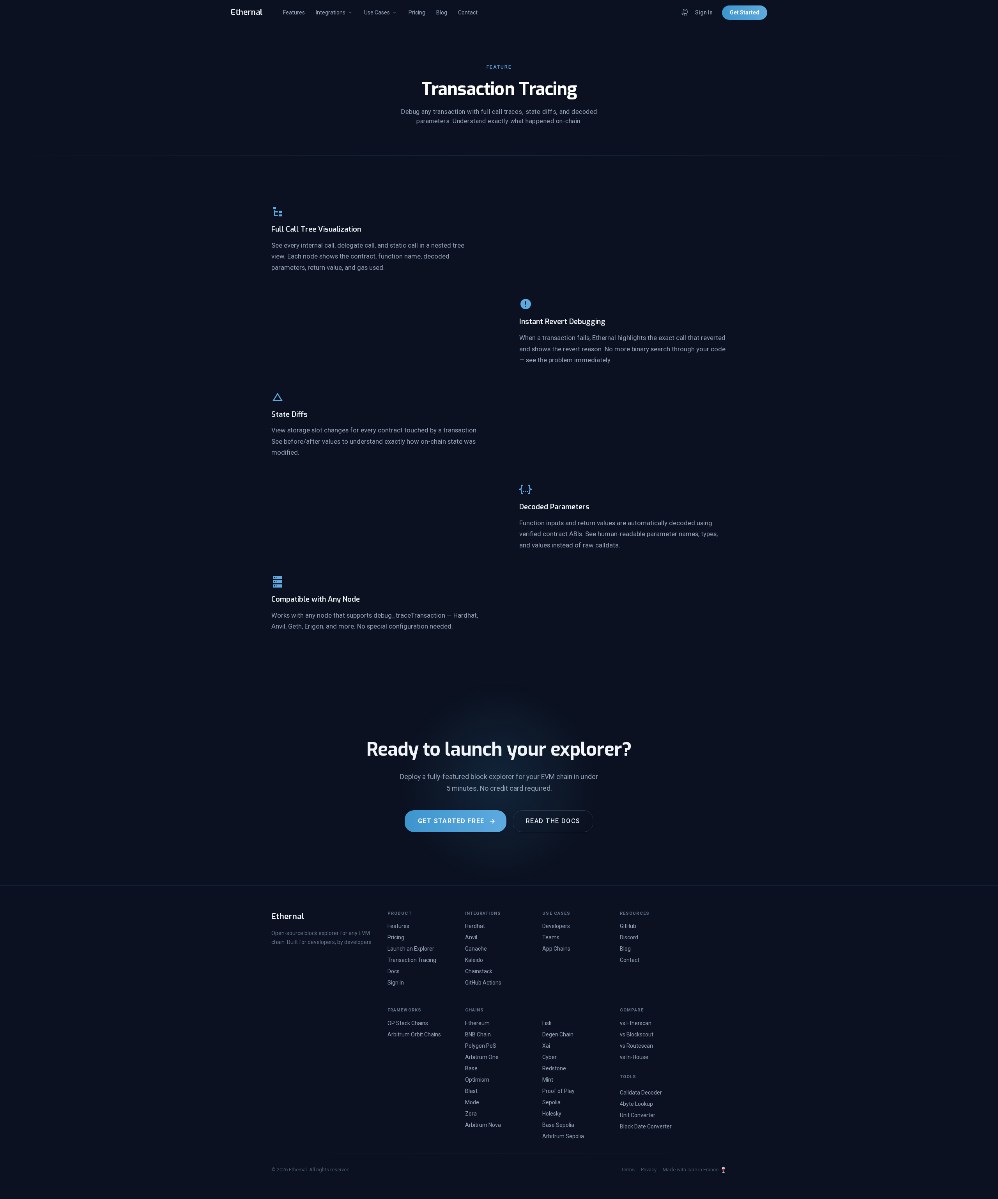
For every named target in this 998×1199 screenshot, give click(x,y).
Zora (471, 1113)
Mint (547, 1080)
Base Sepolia (558, 1125)
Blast (471, 1091)
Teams (550, 937)
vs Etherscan (635, 1023)
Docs (394, 971)
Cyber (549, 1057)
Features (294, 12)
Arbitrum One (482, 1057)
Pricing (417, 12)
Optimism (477, 1080)
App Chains (556, 949)
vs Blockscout (636, 1034)
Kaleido (474, 960)
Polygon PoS (480, 1046)
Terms (628, 1169)
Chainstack (478, 971)
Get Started (744, 12)
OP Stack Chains (408, 1023)
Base (471, 1068)
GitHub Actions (483, 982)
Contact (468, 12)
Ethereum (477, 1023)
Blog (441, 12)
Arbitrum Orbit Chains (414, 1034)
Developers (556, 926)
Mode (472, 1102)
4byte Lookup (636, 1104)
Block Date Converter (646, 1126)
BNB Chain (478, 1034)
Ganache (476, 949)
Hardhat (475, 926)
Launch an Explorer (411, 949)
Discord (629, 937)
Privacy (648, 1169)
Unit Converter (637, 1115)
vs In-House (634, 1057)
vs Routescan (636, 1046)
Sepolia (551, 1102)
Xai (546, 1046)
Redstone (554, 1068)
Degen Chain (557, 1034)
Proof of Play (558, 1091)
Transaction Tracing (412, 960)
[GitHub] (685, 12)
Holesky (551, 1113)
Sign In (704, 12)
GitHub (628, 926)
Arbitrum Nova (483, 1125)
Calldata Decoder (641, 1092)
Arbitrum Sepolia (563, 1136)
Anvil (471, 937)
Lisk (547, 1023)
